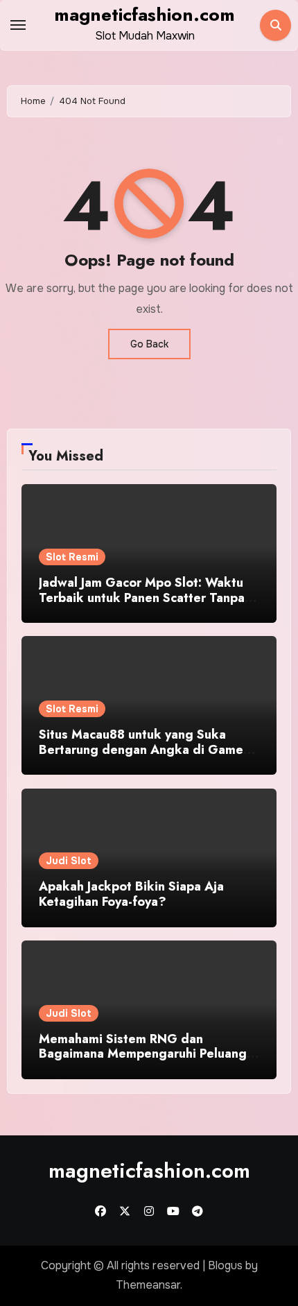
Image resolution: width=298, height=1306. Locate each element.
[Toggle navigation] (18, 25)
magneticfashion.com (144, 14)
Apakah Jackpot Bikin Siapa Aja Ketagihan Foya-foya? (131, 894)
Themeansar (148, 1285)
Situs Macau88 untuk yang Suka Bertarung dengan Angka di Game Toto (141, 749)
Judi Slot (68, 860)
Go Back (149, 344)
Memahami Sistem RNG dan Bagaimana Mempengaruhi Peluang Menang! (143, 1054)
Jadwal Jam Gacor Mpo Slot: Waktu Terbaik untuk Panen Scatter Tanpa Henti (142, 597)
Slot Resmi (72, 557)
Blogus (225, 1265)
